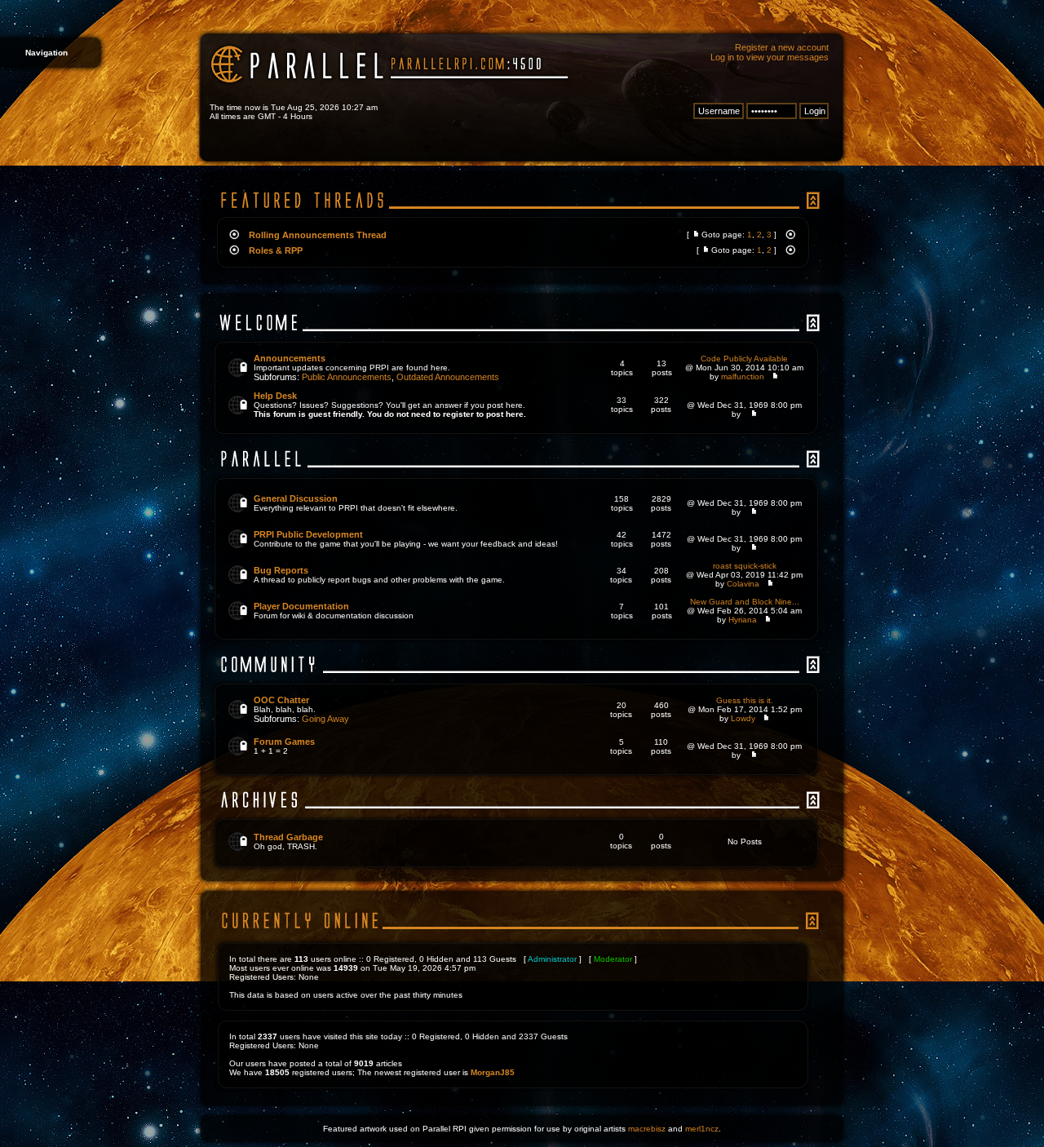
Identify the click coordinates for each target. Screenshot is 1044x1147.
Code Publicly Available (744, 358)
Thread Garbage (288, 837)
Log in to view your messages (769, 57)
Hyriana (742, 619)
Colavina (743, 583)
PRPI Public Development (308, 534)
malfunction (742, 376)
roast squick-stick (744, 565)
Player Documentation (301, 606)
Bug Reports (281, 570)
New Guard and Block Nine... (744, 601)
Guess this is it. (744, 700)
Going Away (325, 719)
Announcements (289, 358)
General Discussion (296, 498)
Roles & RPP (276, 250)
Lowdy (743, 718)
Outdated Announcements (447, 377)
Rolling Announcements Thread (318, 235)
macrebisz (647, 1128)
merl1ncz (702, 1128)
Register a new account (782, 47)
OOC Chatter (281, 700)
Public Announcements (347, 377)
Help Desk (275, 396)
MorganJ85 (493, 1072)
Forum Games (284, 741)
